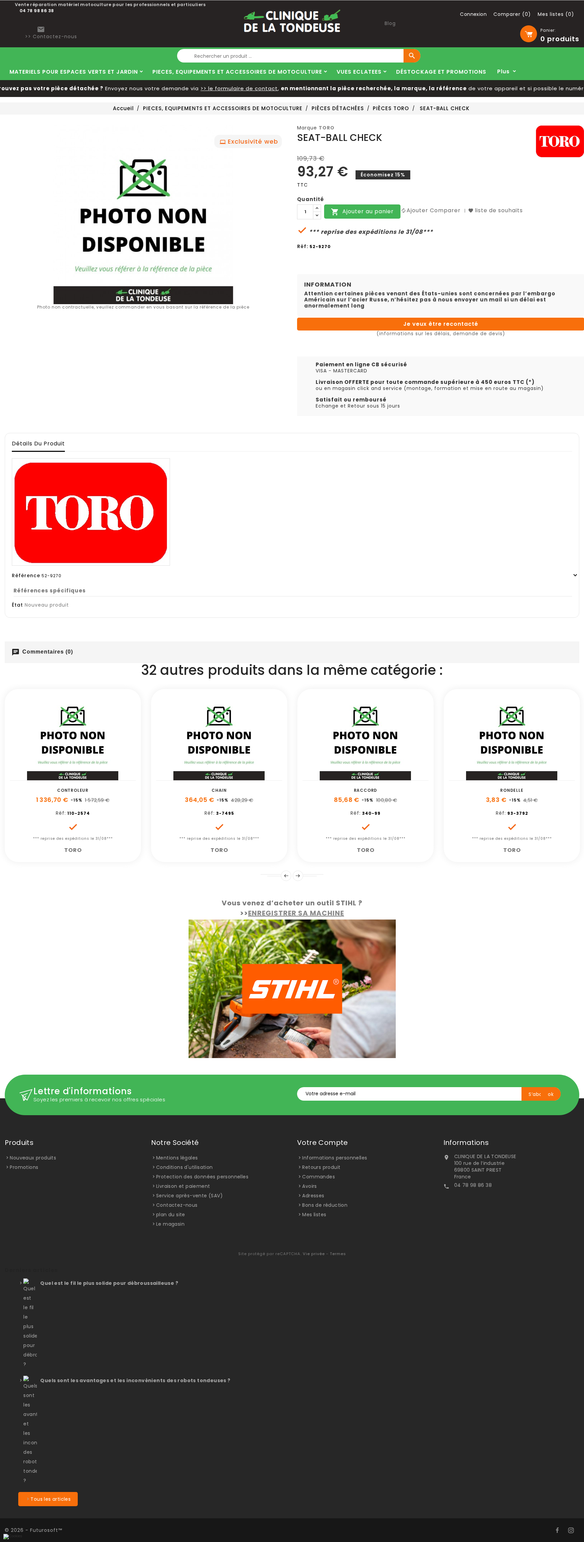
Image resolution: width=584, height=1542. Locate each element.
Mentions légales (177, 1157)
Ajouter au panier (362, 212)
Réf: (302, 246)
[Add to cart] (50, 777)
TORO (327, 127)
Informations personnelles (334, 1157)
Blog (390, 23)
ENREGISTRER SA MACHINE (296, 913)
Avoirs (309, 1186)
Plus (503, 71)
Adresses (313, 1195)
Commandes (318, 1176)
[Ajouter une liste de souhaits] (65, 777)
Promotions (24, 1167)
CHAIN (219, 790)
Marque (307, 128)
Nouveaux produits (33, 1157)
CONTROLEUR (73, 790)
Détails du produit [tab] (38, 443)
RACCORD (366, 790)
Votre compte (322, 1142)
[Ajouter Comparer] (80, 777)
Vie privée (314, 1253)
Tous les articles (50, 1499)
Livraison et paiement (183, 1186)
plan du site (170, 1214)
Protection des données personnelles (202, 1176)
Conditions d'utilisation (184, 1167)
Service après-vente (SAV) (189, 1195)
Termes (338, 1253)
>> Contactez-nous (51, 36)
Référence (26, 575)
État (17, 605)
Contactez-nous (177, 1205)
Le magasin (170, 1224)
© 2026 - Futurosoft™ (33, 1530)
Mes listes (314, 1214)
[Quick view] (95, 777)
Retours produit (321, 1167)
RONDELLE (511, 790)
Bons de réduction (324, 1205)
